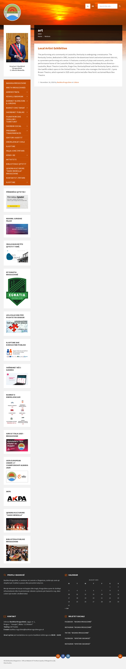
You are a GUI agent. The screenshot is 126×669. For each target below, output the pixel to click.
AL (88, 6)
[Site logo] (12, 20)
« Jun (67, 608)
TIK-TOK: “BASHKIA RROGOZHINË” (77, 633)
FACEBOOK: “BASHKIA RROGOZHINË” (78, 622)
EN (93, 6)
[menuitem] (17, 83)
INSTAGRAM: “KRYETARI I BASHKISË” (77, 644)
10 (69, 594)
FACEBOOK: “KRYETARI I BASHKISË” (77, 638)
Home (40, 36)
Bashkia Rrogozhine (64, 82)
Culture (76, 82)
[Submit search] (119, 6)
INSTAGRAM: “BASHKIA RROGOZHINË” (78, 627)
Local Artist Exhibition (52, 48)
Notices (47, 36)
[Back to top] (120, 656)
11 (77, 594)
